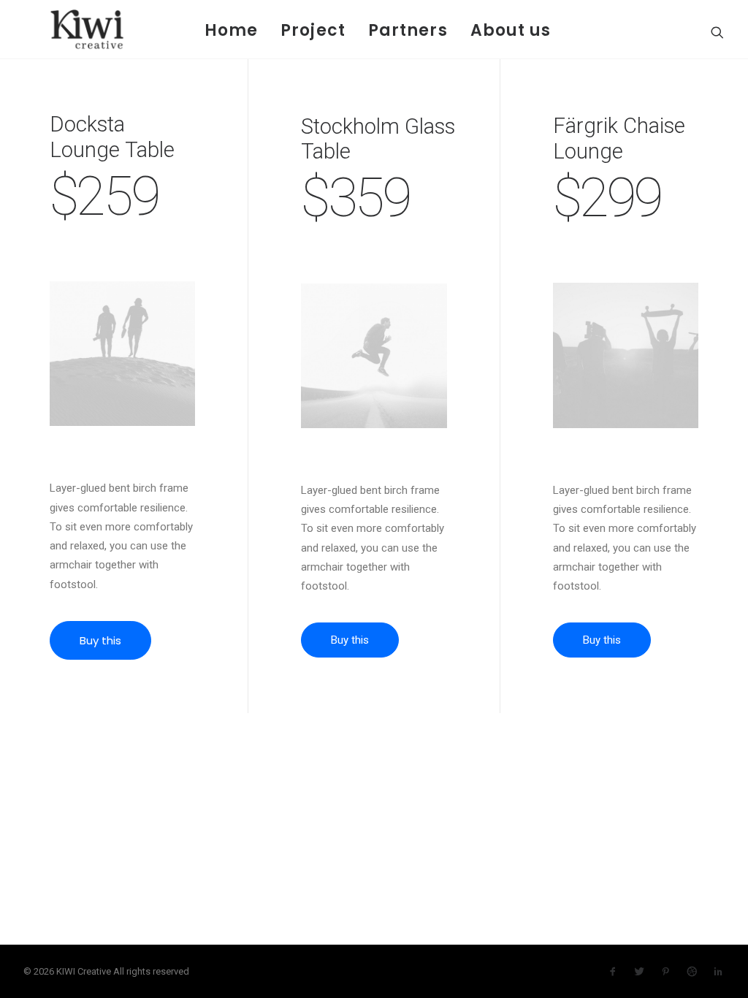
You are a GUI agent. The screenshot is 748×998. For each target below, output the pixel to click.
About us (511, 30)
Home (231, 30)
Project (313, 30)
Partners (408, 30)
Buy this (100, 640)
